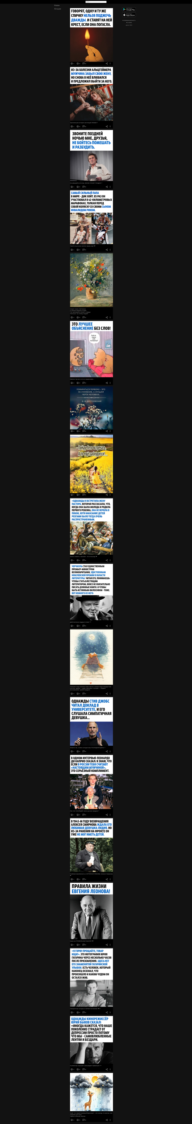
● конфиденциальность (129, 20)
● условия (129, 22)
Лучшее (57, 9)
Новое (57, 5)
